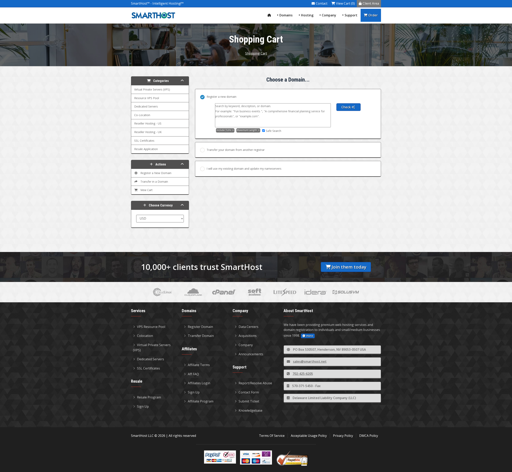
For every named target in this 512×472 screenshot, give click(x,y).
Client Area (371, 3)
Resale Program (149, 397)
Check (346, 107)
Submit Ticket (249, 401)
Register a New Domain (155, 173)
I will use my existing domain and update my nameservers (244, 168)
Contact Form (249, 392)
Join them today (349, 267)
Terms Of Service (272, 435)
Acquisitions (248, 336)
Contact (321, 3)
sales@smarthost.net (310, 361)
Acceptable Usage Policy (309, 435)
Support (351, 15)
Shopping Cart (256, 53)
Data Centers (248, 327)
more (309, 336)
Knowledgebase (250, 410)
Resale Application (146, 149)
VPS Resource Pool (151, 327)
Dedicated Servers (146, 106)
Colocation (145, 336)
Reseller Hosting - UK (148, 132)
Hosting (307, 15)
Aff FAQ (193, 374)
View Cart (146, 190)
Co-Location (142, 115)
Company (329, 15)
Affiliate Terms (199, 365)
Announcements (251, 354)
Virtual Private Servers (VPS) (152, 89)
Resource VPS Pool (146, 98)
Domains (286, 15)
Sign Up (143, 406)
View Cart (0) (345, 3)
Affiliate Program (200, 401)
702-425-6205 (303, 373)
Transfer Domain (201, 336)
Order (373, 15)
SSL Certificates (144, 140)
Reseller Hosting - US (147, 123)
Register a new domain (221, 97)
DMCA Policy (368, 435)
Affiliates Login (199, 383)
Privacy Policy (343, 435)
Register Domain (200, 327)
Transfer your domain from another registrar (236, 150)
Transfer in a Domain (153, 181)
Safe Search (273, 131)
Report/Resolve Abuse (255, 383)
